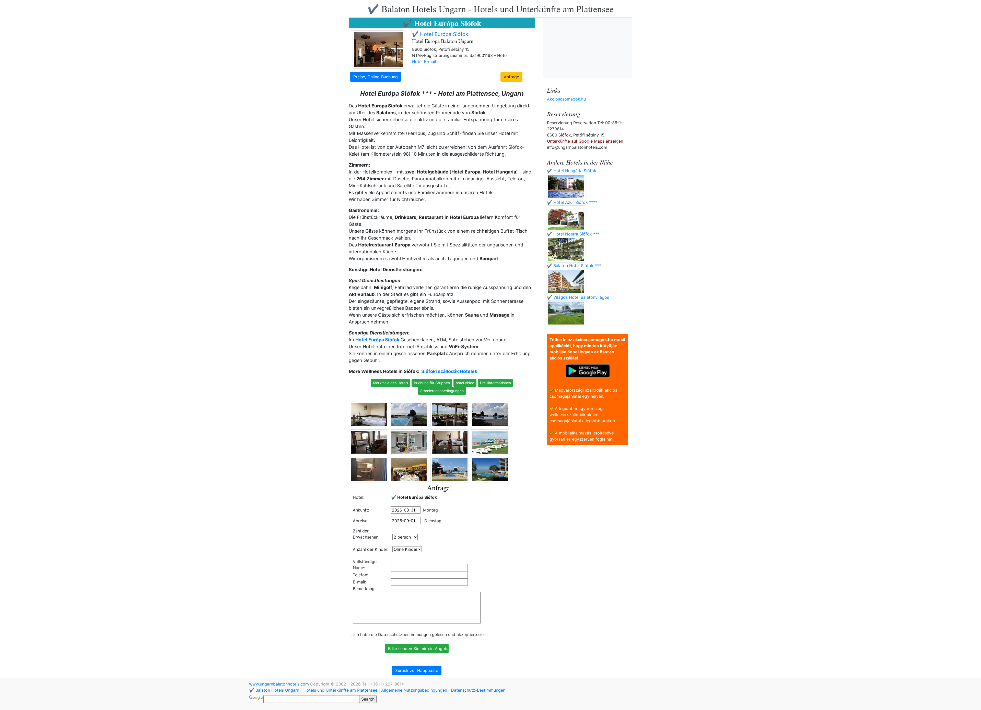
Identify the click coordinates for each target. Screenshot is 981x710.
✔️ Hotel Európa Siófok (440, 34)
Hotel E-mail (424, 61)
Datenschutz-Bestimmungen (478, 690)
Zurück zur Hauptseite (416, 670)
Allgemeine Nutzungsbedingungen (414, 690)
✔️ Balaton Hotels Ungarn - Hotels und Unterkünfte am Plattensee (491, 9)
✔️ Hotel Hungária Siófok (571, 170)
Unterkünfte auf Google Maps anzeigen (585, 141)
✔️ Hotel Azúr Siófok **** (572, 202)
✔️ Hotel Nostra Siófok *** (573, 233)
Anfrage (511, 76)
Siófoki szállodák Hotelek (449, 371)
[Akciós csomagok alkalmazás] (587, 370)
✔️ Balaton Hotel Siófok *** (574, 265)
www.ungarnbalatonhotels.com (279, 684)
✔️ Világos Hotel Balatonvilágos (578, 297)
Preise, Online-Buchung (375, 76)
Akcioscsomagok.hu (566, 99)
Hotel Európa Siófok (377, 339)
